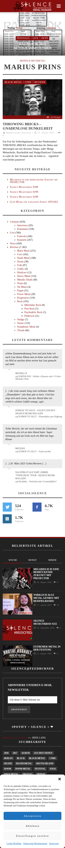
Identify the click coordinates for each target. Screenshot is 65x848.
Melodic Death (24, 279)
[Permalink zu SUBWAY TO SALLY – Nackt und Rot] (9, 450)
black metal (37, 758)
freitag (27, 774)
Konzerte (21, 240)
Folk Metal (11, 774)
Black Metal (13, 82)
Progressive (23, 297)
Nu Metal (22, 287)
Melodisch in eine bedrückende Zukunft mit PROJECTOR (34, 180)
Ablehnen (33, 825)
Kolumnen (22, 229)
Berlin (8, 758)
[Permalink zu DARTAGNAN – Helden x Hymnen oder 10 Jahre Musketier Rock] (9, 375)
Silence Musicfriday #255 (45, 622)
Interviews (22, 225)
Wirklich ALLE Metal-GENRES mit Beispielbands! (46, 598)
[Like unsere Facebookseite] (37, 507)
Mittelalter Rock (32, 305)
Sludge (20, 319)
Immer (52, 560)
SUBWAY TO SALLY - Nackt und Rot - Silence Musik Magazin (35, 412)
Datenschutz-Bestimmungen (35, 843)
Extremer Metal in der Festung (46, 648)
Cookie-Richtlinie (13, 843)
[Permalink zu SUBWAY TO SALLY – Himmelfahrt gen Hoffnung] (9, 412)
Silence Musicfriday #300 (24, 187)
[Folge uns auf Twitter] (7, 507)
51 (57, 605)
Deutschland (44, 763)
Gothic (20, 268)
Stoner (20, 323)
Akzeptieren (32, 816)
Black (21, 758)
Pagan (20, 290)
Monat (32, 560)
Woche (12, 560)
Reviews (39, 82)
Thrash (20, 330)
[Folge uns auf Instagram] (7, 518)
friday (41, 774)
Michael (20, 448)
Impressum (54, 843)
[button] (59, 779)
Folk (19, 265)
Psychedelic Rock (33, 312)
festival (40, 768)
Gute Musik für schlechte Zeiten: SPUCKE (34, 202)
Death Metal (23, 258)
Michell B (21, 373)
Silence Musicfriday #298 (24, 196)
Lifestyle (14, 221)
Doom (20, 261)
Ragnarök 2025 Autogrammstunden (32, 46)
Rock (19, 301)
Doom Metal (23, 768)
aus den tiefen (43, 753)
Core (28, 82)
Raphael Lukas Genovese (18, 133)
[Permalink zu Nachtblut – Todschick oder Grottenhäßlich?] (9, 474)
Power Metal (23, 294)
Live (35, 38)
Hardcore (22, 272)
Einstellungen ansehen (32, 835)
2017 (15, 753)
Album (25, 753)
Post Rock (29, 308)
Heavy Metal (23, 276)
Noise (20, 283)
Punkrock (29, 316)
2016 (6, 753)
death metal (24, 763)
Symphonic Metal (26, 326)
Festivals (23, 38)
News (44, 38)
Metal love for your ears (15, 737)
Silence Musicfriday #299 (24, 192)
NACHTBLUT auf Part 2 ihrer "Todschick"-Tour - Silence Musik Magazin (35, 475)
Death (8, 763)
